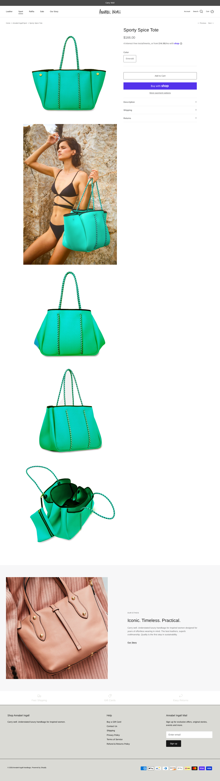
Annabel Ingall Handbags (22, 767)
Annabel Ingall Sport (20, 23)
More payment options (160, 93)
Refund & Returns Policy (118, 744)
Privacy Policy (113, 735)
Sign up (173, 743)
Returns (127, 118)
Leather (9, 11)
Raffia (31, 11)
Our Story (54, 11)
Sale (42, 11)
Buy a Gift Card (114, 722)
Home (8, 23)
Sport (20, 11)
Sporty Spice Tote (35, 23)
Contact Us (112, 726)
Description (129, 102)
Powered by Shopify (39, 767)
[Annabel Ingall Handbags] (110, 11)
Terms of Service (115, 739)
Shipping (127, 110)
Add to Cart (160, 76)
